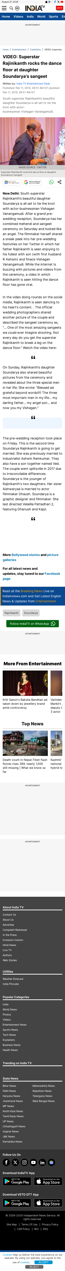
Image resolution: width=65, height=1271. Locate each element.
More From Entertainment (33, 663)
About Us (8, 919)
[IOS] (46, 2)
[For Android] (17, 1203)
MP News (8, 1106)
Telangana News (42, 1095)
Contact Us (9, 914)
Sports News (10, 1029)
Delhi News (9, 1090)
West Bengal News (43, 1101)
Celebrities (35, 49)
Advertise (8, 924)
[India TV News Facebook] (55, 2)
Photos (7, 1014)
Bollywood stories (26, 555)
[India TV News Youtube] (62, 2)
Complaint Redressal (15, 929)
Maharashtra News (43, 1085)
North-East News (13, 1111)
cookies (24, 1262)
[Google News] (12, 182)
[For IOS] (48, 1203)
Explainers (9, 1039)
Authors (7, 955)
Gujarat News (11, 1131)
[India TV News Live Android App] (17, 1181)
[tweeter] (15, 1162)
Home (6, 16)
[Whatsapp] (51, 182)
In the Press (10, 934)
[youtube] (33, 1162)
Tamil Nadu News (13, 1116)
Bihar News (9, 1085)
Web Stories (10, 960)
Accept (44, 1262)
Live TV (7, 950)
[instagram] (24, 1162)
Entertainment (19, 49)
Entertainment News (15, 1024)
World (41, 16)
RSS (45, 1228)
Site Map (11, 1224)
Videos (18, 16)
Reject (34, 1266)
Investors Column (13, 939)
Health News (10, 1049)
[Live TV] (59, 8)
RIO (36, 1228)
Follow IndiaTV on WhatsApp (29, 623)
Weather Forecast (13, 978)
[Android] (50, 2)
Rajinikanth (12, 613)
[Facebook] (6, 1162)
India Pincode (11, 983)
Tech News (9, 1034)
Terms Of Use (29, 1224)
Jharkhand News (13, 1101)
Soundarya (31, 613)
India (30, 16)
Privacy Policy (50, 1224)
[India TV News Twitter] (58, 2)
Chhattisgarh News (14, 1126)
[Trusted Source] (32, 182)
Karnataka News (12, 1141)
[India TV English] (35, 8)
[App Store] (48, 1181)
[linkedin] (42, 1162)
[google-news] (51, 1162)
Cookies (7, 1254)
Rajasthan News (41, 1090)
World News (10, 1009)
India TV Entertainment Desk (33, 83)
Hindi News (9, 945)
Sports (53, 16)
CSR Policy (23, 1228)
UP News (8, 1121)
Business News (11, 1044)
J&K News (9, 1136)
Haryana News (11, 1095)
